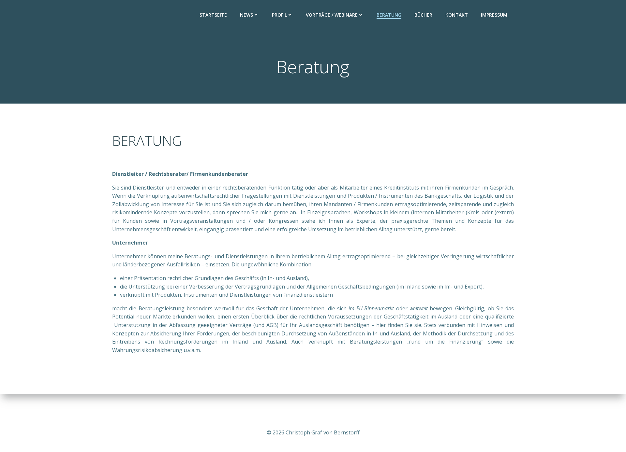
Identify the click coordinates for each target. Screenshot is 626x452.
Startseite (213, 15)
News (246, 15)
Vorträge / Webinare (332, 15)
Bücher (423, 15)
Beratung (389, 15)
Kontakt (456, 15)
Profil (279, 15)
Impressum (494, 15)
